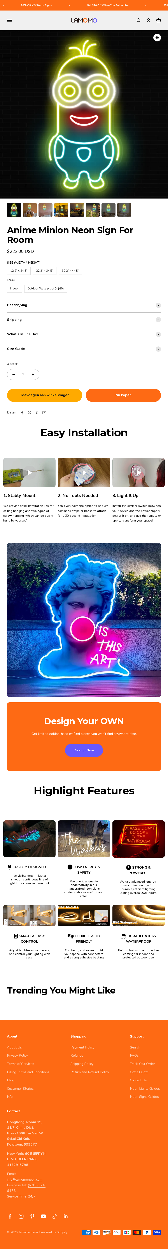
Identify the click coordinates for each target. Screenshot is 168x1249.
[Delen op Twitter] (29, 412)
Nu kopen (123, 395)
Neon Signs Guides (144, 1096)
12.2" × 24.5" (19, 270)
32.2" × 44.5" (70, 270)
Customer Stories (20, 1088)
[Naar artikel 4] (61, 210)
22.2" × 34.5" (44, 270)
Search (135, 1047)
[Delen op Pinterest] (37, 412)
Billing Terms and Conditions (28, 1072)
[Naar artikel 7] (109, 210)
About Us (14, 1047)
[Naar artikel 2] (30, 210)
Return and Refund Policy (89, 1072)
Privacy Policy (17, 1055)
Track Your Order (142, 1063)
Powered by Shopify (53, 1232)
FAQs (134, 1055)
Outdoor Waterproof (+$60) (45, 288)
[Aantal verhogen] (32, 374)
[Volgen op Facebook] (10, 1216)
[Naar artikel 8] (124, 210)
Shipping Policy (81, 1063)
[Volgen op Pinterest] (32, 1216)
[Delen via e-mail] (44, 412)
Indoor (14, 288)
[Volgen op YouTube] (43, 1216)
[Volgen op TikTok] (55, 1216)
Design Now (84, 750)
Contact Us (138, 1080)
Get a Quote (139, 1072)
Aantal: (12, 364)
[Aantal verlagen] (13, 374)
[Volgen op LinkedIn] (66, 1216)
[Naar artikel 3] (45, 210)
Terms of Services (20, 1063)
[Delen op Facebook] (22, 412)
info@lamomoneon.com (24, 1179)
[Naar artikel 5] (77, 210)
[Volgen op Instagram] (21, 1216)
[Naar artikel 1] (14, 210)
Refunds (76, 1055)
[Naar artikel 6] (93, 210)
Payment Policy (82, 1047)
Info (10, 1096)
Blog (10, 1080)
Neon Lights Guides (145, 1088)
